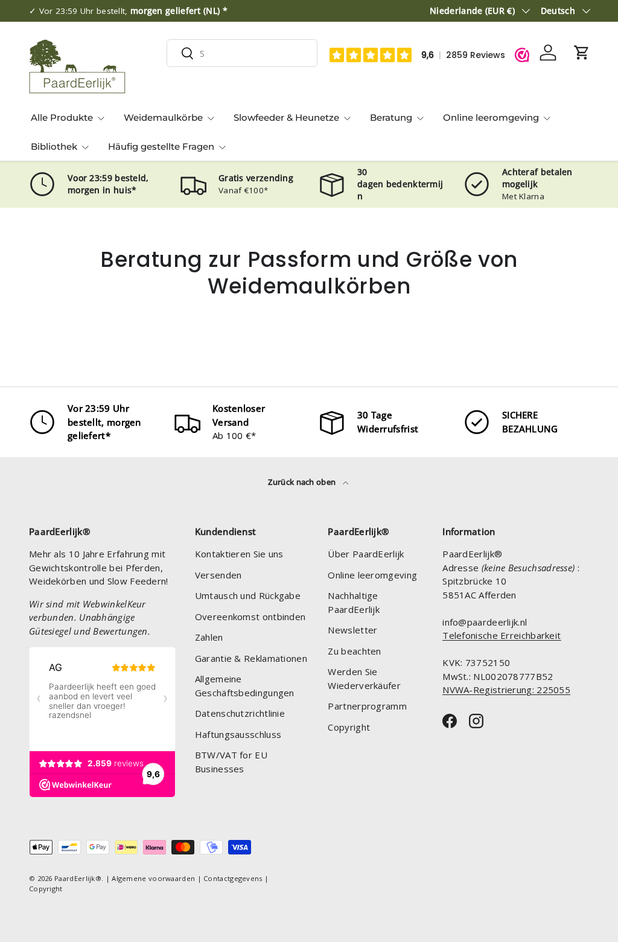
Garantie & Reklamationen (251, 658)
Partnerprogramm (367, 706)
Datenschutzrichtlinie (240, 713)
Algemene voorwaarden (153, 878)
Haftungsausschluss (238, 734)
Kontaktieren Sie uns (239, 554)
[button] (582, 52)
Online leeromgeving (372, 575)
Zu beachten (354, 651)
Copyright (349, 727)
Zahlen (209, 637)
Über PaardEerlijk (366, 554)
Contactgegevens (233, 878)
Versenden (218, 575)
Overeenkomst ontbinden (250, 616)
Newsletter (352, 630)
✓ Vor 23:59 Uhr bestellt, (128, 10)
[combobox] (242, 53)
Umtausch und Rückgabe (248, 595)
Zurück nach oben (302, 481)
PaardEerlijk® (77, 878)
